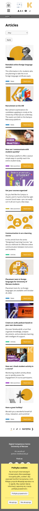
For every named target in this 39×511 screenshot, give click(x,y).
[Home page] (30, 5)
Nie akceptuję (26, 502)
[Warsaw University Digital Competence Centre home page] (19, 5)
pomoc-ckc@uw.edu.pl (19, 454)
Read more (27, 81)
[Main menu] (8, 10)
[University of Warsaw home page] (9, 5)
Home (7, 16)
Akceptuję (13, 502)
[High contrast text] (25, 11)
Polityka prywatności (19, 493)
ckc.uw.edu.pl (19, 451)
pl (30, 11)
